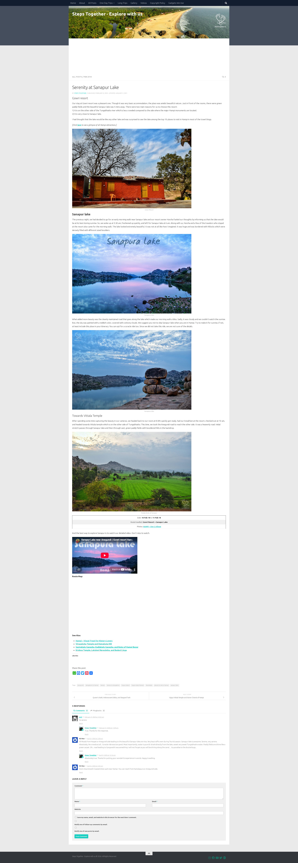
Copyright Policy (157, 3)
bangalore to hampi (92, 685)
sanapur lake (174, 685)
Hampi (103, 685)
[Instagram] (209, 857)
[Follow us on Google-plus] (224, 857)
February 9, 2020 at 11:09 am (108, 728)
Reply (81, 723)
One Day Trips (106, 3)
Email (154, 801)
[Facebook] (213, 857)
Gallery (134, 3)
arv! (80, 717)
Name (77, 801)
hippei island (125, 685)
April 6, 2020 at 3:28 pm (95, 738)
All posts (77, 77)
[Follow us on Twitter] (220, 857)
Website (77, 809)
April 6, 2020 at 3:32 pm (95, 766)
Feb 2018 (88, 77)
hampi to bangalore (113, 685)
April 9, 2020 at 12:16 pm (107, 755)
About (82, 3)
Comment (78, 786)
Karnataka (149, 685)
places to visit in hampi (161, 685)
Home (73, 3)
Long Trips (122, 3)
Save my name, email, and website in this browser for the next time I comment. (107, 817)
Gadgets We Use (176, 3)
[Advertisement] (149, 56)
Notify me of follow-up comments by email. (90, 824)
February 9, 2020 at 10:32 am (94, 717)
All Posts (92, 3)
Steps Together (80, 93)
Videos (144, 3)
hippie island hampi (138, 685)
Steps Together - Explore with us (107, 13)
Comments (81, 711)
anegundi (81, 685)
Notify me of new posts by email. (86, 831)
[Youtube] (217, 857)
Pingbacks (98, 711)
